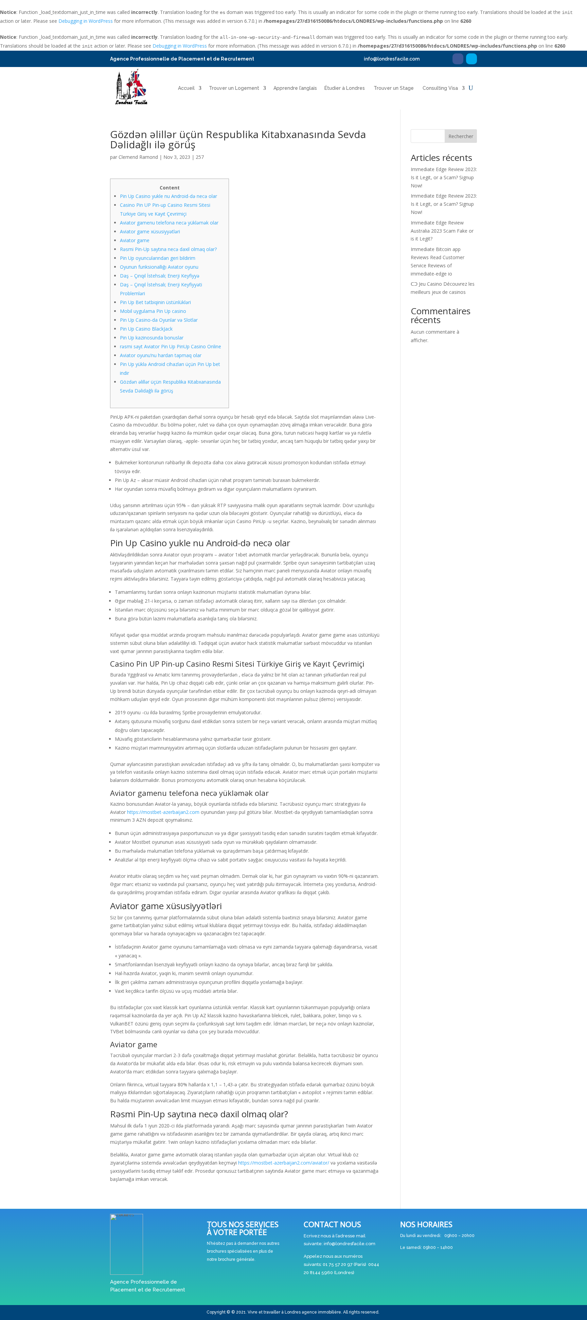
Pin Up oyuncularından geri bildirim (157, 258)
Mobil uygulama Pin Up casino (153, 311)
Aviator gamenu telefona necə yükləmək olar (169, 222)
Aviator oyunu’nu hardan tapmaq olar (160, 355)
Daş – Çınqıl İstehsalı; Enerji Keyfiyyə (159, 275)
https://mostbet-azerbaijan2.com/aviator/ (283, 1162)
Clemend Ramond (138, 157)
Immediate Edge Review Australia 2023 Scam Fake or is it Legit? (442, 230)
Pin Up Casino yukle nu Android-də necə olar (168, 196)
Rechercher (460, 136)
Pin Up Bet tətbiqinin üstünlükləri (155, 302)
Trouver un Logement (234, 88)
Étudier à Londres (344, 88)
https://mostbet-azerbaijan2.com (163, 812)
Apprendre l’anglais (295, 88)
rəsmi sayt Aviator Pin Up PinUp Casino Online (170, 346)
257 (200, 157)
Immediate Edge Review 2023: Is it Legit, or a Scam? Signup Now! (444, 177)
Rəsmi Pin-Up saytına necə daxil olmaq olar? (168, 249)
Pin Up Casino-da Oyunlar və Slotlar (159, 320)
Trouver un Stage (393, 88)
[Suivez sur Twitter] (471, 58)
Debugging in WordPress (85, 21)
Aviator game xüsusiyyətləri (150, 231)
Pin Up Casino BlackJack (146, 328)
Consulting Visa (440, 88)
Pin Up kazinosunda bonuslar (151, 337)
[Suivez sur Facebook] (457, 58)
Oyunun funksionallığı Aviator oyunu (159, 267)
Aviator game (134, 240)
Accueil (186, 88)
